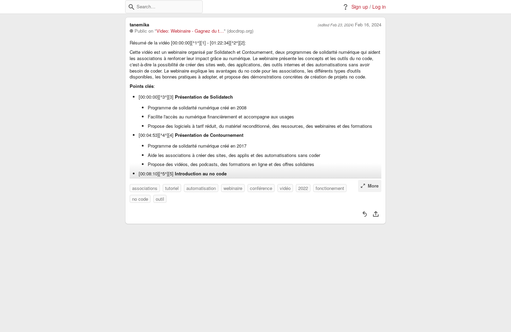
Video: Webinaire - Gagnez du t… (190, 31)
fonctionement (330, 188)
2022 (303, 188)
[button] (131, 7)
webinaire (233, 188)
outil (160, 199)
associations (144, 188)
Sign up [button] (359, 6)
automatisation (201, 188)
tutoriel (172, 188)
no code (140, 199)
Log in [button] (379, 6)
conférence (261, 188)
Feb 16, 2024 (368, 25)
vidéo (285, 188)
